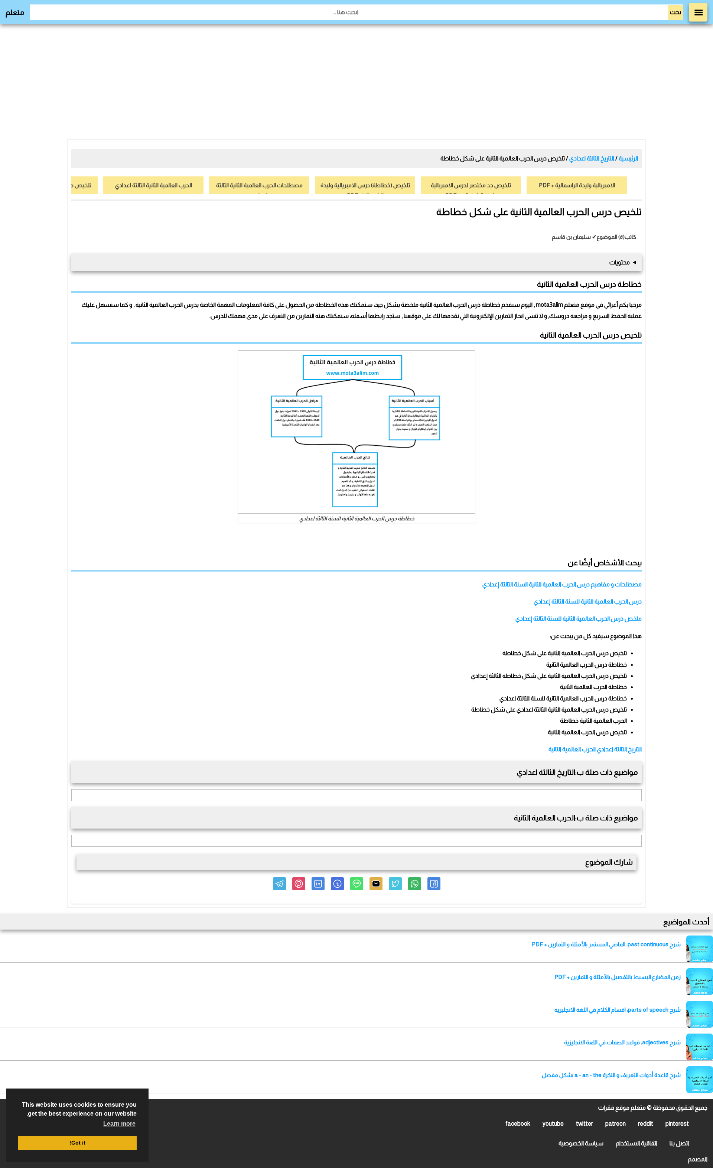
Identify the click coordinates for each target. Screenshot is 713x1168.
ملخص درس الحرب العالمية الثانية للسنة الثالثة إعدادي (578, 618)
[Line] (356, 883)
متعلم (15, 12)
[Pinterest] (298, 883)
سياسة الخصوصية (581, 1143)
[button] (433, 883)
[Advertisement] (356, 82)
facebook (517, 1123)
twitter (584, 1123)
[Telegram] (279, 883)
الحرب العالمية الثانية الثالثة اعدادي (153, 185)
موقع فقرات (613, 1107)
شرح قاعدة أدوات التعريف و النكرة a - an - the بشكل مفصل (611, 1075)
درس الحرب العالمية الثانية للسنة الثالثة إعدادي (588, 601)
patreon (615, 1123)
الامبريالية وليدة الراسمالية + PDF (577, 185)
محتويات (619, 262)
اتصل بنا (679, 1143)
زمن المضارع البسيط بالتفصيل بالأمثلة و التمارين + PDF (617, 977)
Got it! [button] (77, 1143)
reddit (645, 1123)
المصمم (697, 1159)
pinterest (677, 1123)
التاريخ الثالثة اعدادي (619, 749)
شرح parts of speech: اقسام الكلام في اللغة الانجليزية (617, 1009)
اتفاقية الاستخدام (636, 1143)
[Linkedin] (318, 883)
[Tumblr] (337, 883)
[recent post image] (699, 949)
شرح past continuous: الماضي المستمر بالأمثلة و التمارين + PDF (606, 944)
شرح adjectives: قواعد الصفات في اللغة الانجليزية (622, 1042)
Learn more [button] (119, 1123)
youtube (553, 1123)
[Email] (375, 883)
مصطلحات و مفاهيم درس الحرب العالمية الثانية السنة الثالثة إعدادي (562, 584)
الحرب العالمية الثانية (572, 749)
